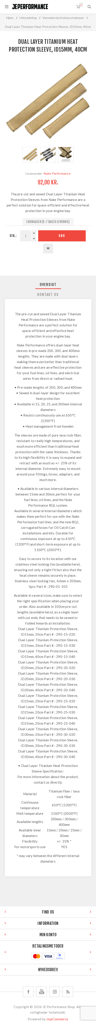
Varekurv (80, 5)
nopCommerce (57, 1019)
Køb (62, 236)
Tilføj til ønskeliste (48, 248)
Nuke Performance (57, 173)
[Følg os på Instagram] (54, 992)
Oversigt (48, 284)
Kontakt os (48, 294)
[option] (30, 154)
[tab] (48, 284)
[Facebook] (28, 992)
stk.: (13, 236)
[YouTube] (41, 992)
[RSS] (68, 992)
